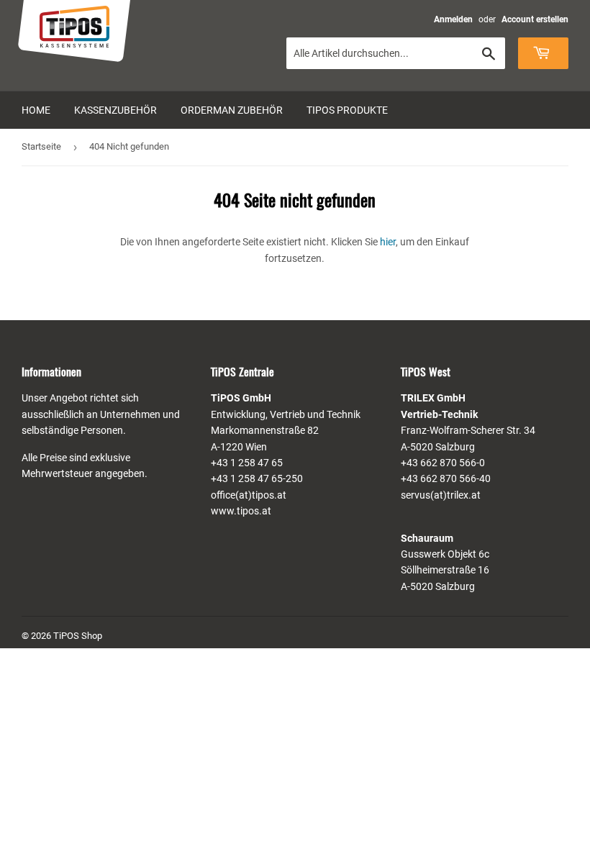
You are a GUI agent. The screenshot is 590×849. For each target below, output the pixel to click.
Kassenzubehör (115, 110)
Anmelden (453, 19)
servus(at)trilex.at (441, 495)
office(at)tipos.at (248, 495)
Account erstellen (535, 19)
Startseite (41, 146)
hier (388, 242)
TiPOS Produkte (347, 110)
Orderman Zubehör (232, 110)
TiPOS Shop (77, 635)
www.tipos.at (241, 511)
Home (36, 110)
